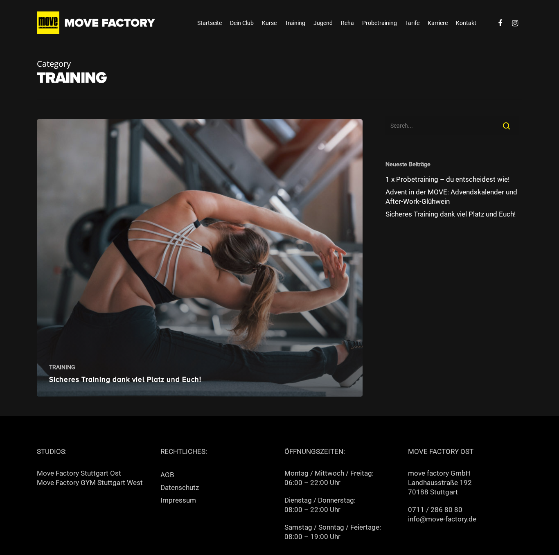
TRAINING (62, 367)
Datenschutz (179, 487)
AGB (167, 475)
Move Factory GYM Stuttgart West (90, 482)
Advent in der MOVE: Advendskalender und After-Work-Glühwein (451, 196)
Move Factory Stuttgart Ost (79, 473)
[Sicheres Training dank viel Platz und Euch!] (200, 258)
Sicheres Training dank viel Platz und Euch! (450, 214)
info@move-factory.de (442, 519)
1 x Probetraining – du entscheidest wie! (447, 179)
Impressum (178, 500)
